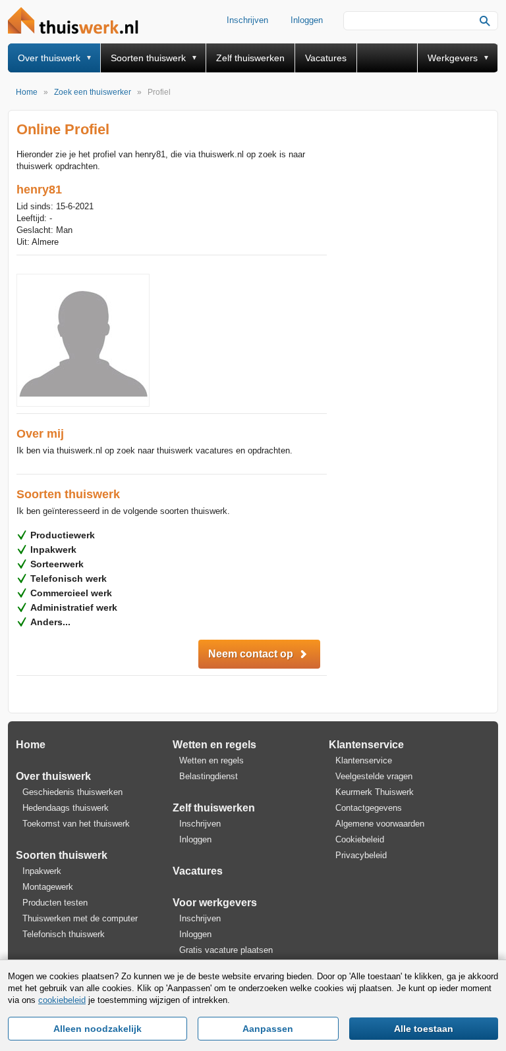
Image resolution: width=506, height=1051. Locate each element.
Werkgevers (453, 58)
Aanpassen (267, 1028)
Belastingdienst (208, 776)
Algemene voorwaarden (379, 824)
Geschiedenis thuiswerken (72, 792)
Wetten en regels (214, 744)
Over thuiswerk (49, 58)
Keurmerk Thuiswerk (374, 792)
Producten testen (55, 903)
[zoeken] (485, 21)
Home (30, 744)
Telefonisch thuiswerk (63, 934)
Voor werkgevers (215, 902)
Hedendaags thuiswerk (65, 808)
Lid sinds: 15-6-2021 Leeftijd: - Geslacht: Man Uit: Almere (55, 224)
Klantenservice (366, 744)
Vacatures (326, 58)
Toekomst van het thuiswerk (76, 824)
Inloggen (307, 20)
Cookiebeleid (359, 839)
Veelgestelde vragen (373, 776)
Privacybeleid (361, 855)
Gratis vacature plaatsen (226, 950)
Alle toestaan (423, 1028)
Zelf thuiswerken (250, 58)
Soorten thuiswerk (148, 58)
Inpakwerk (41, 871)
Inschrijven (247, 20)
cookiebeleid (62, 1000)
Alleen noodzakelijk (97, 1028)
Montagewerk (47, 887)
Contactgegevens (368, 808)
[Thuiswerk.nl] (76, 21)
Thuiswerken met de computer (80, 918)
